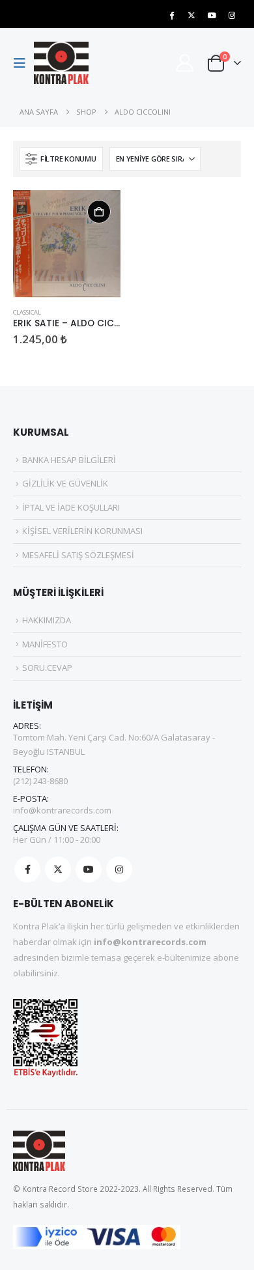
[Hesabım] (184, 63)
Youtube (89, 869)
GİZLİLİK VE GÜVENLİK (65, 483)
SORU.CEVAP (47, 667)
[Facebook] (171, 15)
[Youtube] (211, 15)
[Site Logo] (61, 63)
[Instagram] (231, 15)
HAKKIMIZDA (46, 620)
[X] (191, 15)
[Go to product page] (66, 244)
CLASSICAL (27, 312)
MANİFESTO (45, 644)
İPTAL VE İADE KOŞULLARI (71, 507)
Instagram (119, 869)
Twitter (58, 869)
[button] (23, 63)
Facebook (27, 869)
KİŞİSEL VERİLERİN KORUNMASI (82, 531)
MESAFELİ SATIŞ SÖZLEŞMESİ (78, 555)
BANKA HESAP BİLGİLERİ (69, 460)
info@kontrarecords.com (62, 810)
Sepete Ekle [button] (99, 211)
